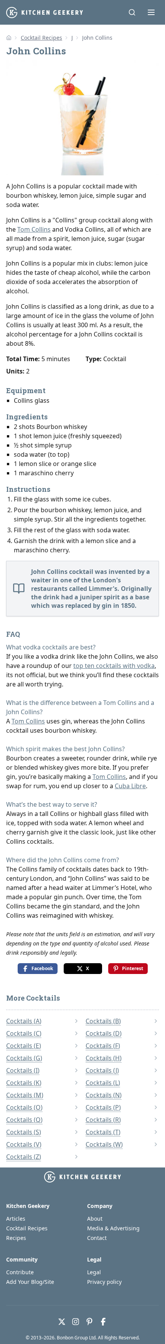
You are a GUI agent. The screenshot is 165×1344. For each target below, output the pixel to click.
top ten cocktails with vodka (114, 665)
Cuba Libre (130, 786)
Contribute (20, 1272)
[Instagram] (75, 1321)
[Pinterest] (89, 1321)
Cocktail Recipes (41, 37)
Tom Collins (34, 229)
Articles (15, 1218)
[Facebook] (103, 1321)
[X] (62, 1321)
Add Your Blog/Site (30, 1281)
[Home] (9, 37)
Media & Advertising (113, 1228)
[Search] (132, 12)
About (94, 1218)
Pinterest (132, 968)
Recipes (16, 1237)
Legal (94, 1272)
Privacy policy (104, 1281)
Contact (97, 1237)
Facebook (42, 968)
